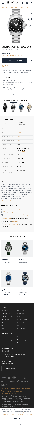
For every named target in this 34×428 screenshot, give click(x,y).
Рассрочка (7, 218)
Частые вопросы (23, 343)
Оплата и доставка (24, 337)
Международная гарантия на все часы (17, 212)
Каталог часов (13, 7)
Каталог (4, 307)
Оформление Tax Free (11, 224)
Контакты (4, 343)
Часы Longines (25, 7)
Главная (4, 7)
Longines (20, 322)
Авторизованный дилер (11, 209)
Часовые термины (23, 340)
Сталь (19, 136)
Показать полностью (8, 200)
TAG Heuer (5, 319)
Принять (17, 418)
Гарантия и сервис (8, 340)
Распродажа (5, 313)
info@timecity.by (7, 363)
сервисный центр (22, 215)
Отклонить (17, 424)
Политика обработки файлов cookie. (11, 391)
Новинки (20, 313)
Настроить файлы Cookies (24, 414)
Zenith (3, 322)
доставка (15, 221)
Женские (20, 310)
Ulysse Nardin (22, 319)
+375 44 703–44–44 (8, 361)
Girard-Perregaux (7, 316)
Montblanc (5, 328)
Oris (2, 325)
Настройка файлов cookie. (8, 393)
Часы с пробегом (23, 328)
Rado (19, 325)
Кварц (19, 133)
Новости (4, 337)
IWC (18, 316)
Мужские (20, 129)
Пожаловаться (11, 368)
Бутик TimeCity (6, 334)
